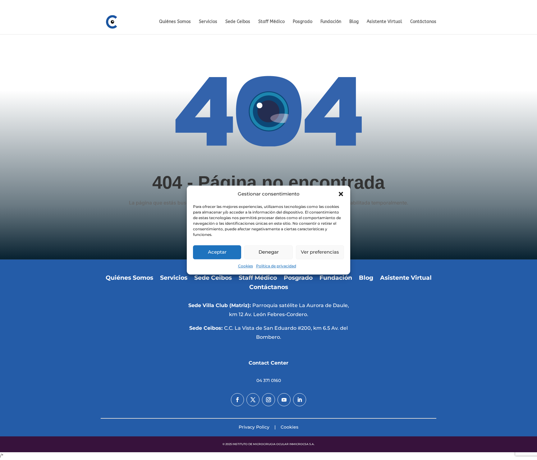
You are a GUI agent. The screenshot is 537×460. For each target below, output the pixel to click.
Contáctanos (423, 22)
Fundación (519, 5)
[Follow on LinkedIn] (299, 399)
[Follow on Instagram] (268, 399)
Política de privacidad (276, 266)
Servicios (208, 22)
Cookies (245, 266)
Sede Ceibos (237, 22)
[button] (341, 194)
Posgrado (496, 5)
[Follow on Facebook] (237, 399)
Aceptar (217, 252)
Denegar (269, 252)
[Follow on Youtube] (284, 399)
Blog (354, 22)
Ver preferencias (320, 252)
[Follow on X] (252, 399)
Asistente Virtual (384, 22)
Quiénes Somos (175, 22)
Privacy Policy (254, 427)
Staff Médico (271, 22)
